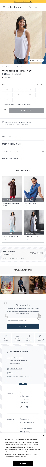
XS (7, 89)
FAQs (21, 425)
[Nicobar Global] (14, 7)
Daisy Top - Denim (30, 203)
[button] (36, 8)
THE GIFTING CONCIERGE (23, 2)
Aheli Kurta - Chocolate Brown (11, 203)
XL (19, 95)
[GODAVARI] (7, 277)
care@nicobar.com (16, 358)
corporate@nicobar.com (18, 361)
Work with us (24, 399)
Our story (23, 393)
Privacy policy (25, 432)
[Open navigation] (4, 7)
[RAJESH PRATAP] (21, 277)
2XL (30, 95)
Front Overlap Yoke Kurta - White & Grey (33, 237)
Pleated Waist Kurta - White (11, 237)
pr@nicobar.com (15, 363)
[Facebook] (27, 407)
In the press (24, 396)
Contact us (24, 402)
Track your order (26, 419)
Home (4, 67)
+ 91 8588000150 (16, 369)
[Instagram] (21, 407)
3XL (7, 100)
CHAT (11, 373)
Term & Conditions (26, 428)
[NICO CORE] (36, 277)
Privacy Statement (21, 457)
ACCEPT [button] (23, 464)
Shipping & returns (27, 422)
